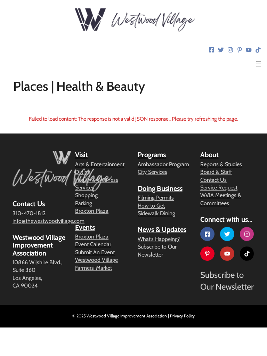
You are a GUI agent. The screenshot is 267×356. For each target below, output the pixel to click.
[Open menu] (258, 64)
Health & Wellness (96, 180)
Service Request (218, 187)
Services (84, 187)
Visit (81, 155)
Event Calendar (93, 244)
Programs (152, 155)
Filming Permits (156, 197)
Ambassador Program (163, 164)
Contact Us (213, 180)
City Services (152, 172)
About (209, 155)
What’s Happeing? (159, 239)
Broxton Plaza (91, 211)
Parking (83, 203)
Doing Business (160, 188)
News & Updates (162, 229)
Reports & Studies (221, 164)
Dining (82, 172)
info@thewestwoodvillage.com (48, 221)
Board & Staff (216, 172)
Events (85, 227)
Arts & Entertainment (99, 164)
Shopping (86, 195)
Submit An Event (95, 252)
